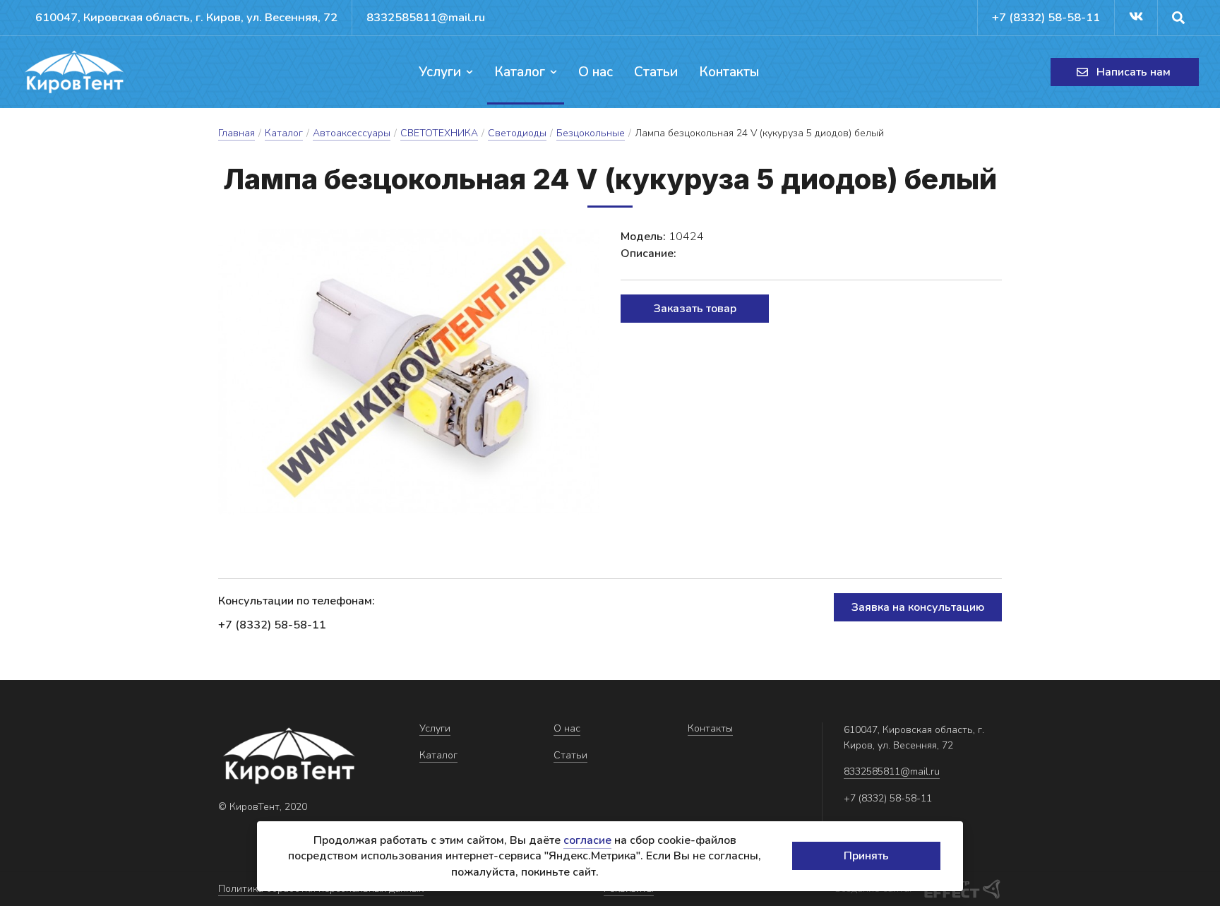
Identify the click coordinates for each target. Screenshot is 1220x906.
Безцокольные (590, 133)
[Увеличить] (408, 372)
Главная (236, 133)
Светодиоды (517, 133)
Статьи (656, 72)
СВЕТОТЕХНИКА (439, 133)
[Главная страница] (74, 72)
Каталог (519, 72)
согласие (587, 840)
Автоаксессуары (351, 133)
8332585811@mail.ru (425, 17)
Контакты (729, 72)
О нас (595, 72)
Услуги (440, 72)
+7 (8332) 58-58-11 (1046, 17)
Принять (866, 856)
